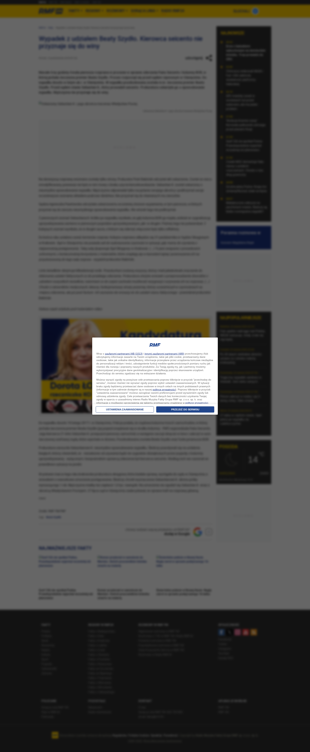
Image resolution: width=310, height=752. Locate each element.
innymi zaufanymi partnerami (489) (164, 353)
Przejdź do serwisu (185, 409)
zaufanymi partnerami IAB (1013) (124, 353)
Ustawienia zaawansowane (125, 409)
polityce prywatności (164, 389)
